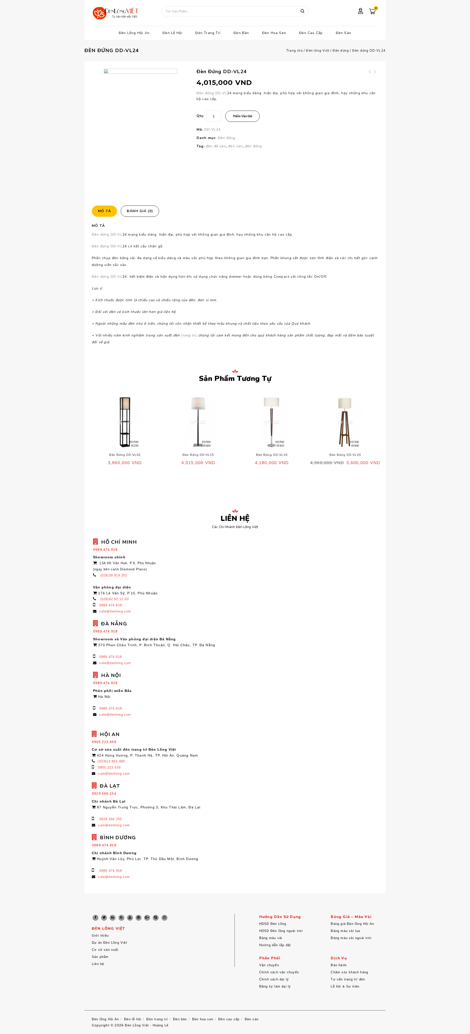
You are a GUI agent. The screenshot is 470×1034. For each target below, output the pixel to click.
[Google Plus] (147, 918)
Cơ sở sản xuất (105, 950)
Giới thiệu (100, 935)
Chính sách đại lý (274, 979)
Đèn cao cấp (311, 33)
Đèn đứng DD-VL (212, 93)
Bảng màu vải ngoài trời (351, 938)
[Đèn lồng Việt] (115, 13)
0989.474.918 (110, 605)
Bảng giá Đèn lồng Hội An (352, 924)
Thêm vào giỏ (242, 116)
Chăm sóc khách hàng (349, 972)
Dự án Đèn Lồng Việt (109, 942)
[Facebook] (95, 918)
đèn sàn (235, 146)
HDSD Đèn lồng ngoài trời (281, 931)
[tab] (106, 211)
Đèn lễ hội (172, 33)
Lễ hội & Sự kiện (345, 986)
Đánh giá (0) (140, 211)
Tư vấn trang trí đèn (348, 979)
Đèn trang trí (208, 33)
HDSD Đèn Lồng (272, 924)
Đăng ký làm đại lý (275, 986)
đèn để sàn (216, 146)
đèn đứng (253, 146)
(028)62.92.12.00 (114, 599)
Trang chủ (294, 50)
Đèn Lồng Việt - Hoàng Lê (146, 1025)
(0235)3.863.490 (111, 761)
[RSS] (121, 918)
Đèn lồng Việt (317, 50)
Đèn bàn (241, 33)
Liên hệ (98, 964)
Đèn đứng (341, 50)
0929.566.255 (110, 819)
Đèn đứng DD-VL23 (375, 74)
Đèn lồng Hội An (134, 33)
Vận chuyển (269, 965)
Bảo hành (339, 965)
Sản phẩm (100, 957)
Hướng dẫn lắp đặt (275, 945)
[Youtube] (130, 918)
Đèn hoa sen (274, 33)
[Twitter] (104, 918)
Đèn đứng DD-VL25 (370, 74)
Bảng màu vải (270, 938)
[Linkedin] (113, 918)
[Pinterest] (138, 918)
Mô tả (104, 211)
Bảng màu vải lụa (345, 931)
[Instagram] (164, 918)
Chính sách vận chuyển (279, 972)
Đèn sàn (343, 33)
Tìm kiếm (302, 11)
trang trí (188, 335)
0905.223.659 (109, 767)
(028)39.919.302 (114, 575)
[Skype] (156, 918)
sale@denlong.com (115, 611)
